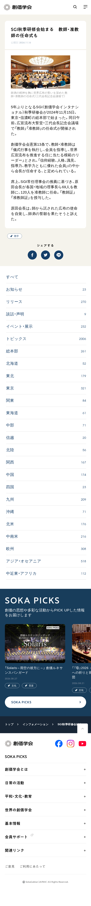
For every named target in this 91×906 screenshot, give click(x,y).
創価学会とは (16, 769)
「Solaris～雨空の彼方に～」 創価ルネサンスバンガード (34, 670)
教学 (16, 236)
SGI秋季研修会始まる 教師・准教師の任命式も (71, 724)
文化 (14, 685)
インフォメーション (36, 724)
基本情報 (12, 823)
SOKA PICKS (21, 702)
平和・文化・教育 (18, 796)
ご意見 (10, 866)
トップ (9, 724)
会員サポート (16, 837)
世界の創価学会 (18, 810)
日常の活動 (14, 783)
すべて (12, 277)
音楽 (31, 685)
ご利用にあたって (33, 866)
